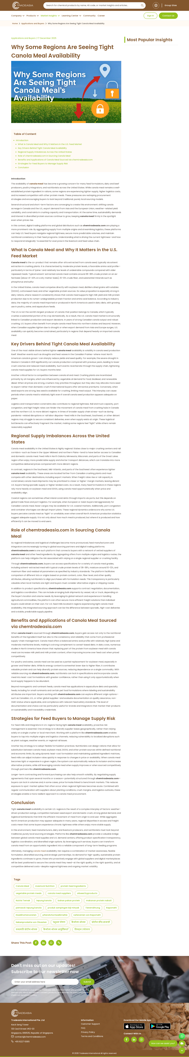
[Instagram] (141, 1039)
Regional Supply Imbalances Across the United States (45, 151)
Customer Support (90, 1023)
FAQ (83, 1028)
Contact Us (168, 15)
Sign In (150, 15)
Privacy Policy (88, 1032)
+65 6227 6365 (22, 1041)
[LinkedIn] (134, 1039)
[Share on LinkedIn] (43, 943)
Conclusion (23, 167)
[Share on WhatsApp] (51, 943)
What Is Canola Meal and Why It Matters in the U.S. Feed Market (50, 144)
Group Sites (171, 5)
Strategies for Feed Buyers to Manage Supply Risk (43, 163)
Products (31, 15)
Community (89, 15)
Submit (87, 981)
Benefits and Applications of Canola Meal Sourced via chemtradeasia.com (55, 159)
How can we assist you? (163, 1043)
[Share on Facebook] (36, 943)
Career (101, 15)
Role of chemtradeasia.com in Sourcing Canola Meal (44, 155)
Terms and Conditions (92, 1036)
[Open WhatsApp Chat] (182, 1036)
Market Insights (49, 15)
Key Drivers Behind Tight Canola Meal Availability (42, 148)
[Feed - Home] (22, 5)
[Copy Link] (59, 943)
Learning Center (70, 15)
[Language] (156, 5)
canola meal (39, 850)
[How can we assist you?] (182, 1043)
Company (16, 15)
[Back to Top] (182, 1050)
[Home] (94, 1013)
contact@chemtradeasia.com (30, 1036)
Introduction (22, 140)
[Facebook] (126, 1039)
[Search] (142, 5)
